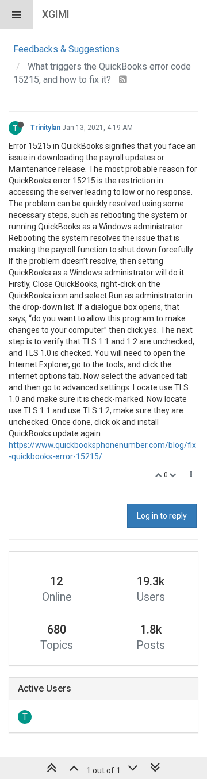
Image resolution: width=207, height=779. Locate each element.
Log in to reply (162, 515)
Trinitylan (45, 128)
